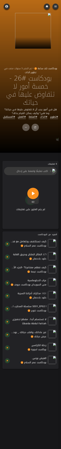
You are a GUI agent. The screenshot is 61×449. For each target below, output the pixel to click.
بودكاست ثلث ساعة (47, 68)
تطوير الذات (30, 72)
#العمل (22, 117)
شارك (35, 127)
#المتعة (33, 117)
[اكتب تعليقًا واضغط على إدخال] (30, 171)
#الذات (43, 117)
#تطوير (54, 117)
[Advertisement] (30, 401)
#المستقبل (9, 117)
